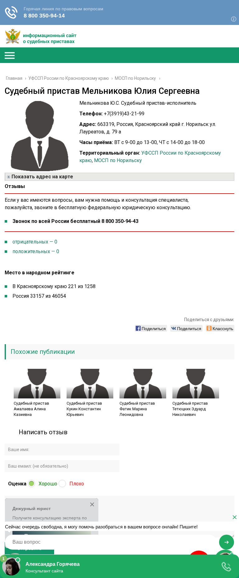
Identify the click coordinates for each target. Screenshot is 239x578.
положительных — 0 (35, 251)
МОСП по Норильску (118, 160)
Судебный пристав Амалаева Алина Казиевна (31, 409)
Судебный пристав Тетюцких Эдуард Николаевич (190, 409)
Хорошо (48, 484)
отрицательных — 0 (34, 242)
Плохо (76, 484)
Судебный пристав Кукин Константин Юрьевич (84, 409)
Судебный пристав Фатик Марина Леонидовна (137, 409)
